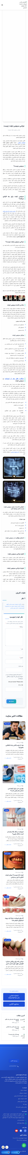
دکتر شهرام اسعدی (15, 452)
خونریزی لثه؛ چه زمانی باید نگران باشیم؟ (12, 1020)
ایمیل (21, 658)
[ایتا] (6, 1147)
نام (22, 649)
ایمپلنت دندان (24, 1090)
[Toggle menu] (2, 5)
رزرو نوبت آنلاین (14, 1061)
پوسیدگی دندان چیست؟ (13, 1034)
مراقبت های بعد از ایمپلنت (14, 378)
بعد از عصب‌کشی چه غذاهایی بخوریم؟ (12, 1027)
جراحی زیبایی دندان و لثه (21, 1107)
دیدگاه (21, 627)
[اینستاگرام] (25, 1130)
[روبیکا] (3, 1147)
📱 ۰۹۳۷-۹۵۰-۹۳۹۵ (15, 1152)
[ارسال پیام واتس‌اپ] (24, 1145)
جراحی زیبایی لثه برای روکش (9, 211)
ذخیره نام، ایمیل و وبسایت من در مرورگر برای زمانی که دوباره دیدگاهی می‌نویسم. (14, 676)
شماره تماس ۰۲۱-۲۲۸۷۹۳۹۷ (14, 997)
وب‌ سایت (20, 666)
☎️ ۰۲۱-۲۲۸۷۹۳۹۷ (5, 1152)
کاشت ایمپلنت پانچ (22, 1099)
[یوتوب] (16, 1130)
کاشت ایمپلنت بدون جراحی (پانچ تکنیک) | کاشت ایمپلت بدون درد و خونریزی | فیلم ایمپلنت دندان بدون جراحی (14, 606)
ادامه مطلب (8, 758)
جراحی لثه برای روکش (22, 1101)
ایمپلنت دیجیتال (23, 1093)
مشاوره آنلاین (14, 1004)
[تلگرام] (20, 1130)
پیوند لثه (25, 1104)
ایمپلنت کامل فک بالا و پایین (20, 1096)
